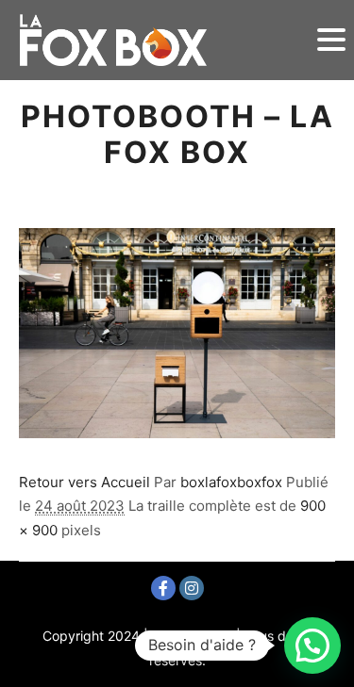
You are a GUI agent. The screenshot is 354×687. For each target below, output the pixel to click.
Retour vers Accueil (84, 482)
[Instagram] (191, 588)
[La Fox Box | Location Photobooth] (113, 40)
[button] (312, 645)
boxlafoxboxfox (231, 482)
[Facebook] (163, 588)
